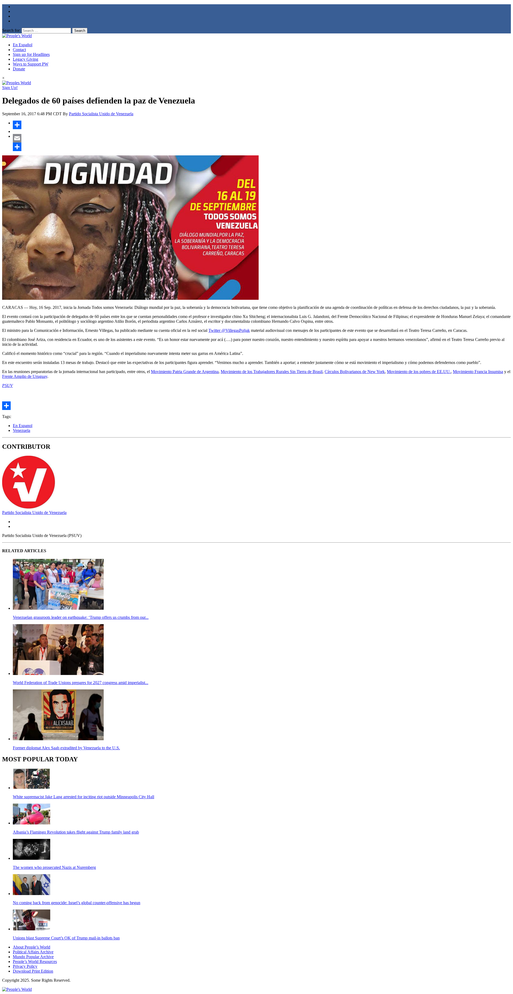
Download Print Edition (33, 971)
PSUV (7, 385)
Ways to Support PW (30, 64)
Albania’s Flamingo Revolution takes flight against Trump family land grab (76, 832)
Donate (19, 69)
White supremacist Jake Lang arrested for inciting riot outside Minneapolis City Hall (83, 797)
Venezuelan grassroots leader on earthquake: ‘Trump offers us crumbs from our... (81, 617)
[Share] (262, 125)
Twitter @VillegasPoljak (229, 330)
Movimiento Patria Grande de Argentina (185, 371)
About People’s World (31, 947)
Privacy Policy (25, 966)
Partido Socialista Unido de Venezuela (101, 114)
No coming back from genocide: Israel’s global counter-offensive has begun (76, 902)
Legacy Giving (25, 59)
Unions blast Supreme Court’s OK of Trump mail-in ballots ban (66, 938)
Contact (19, 49)
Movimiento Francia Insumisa (478, 371)
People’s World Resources (35, 961)
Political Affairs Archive (33, 952)
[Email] (262, 138)
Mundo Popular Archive (33, 956)
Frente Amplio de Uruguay (24, 376)
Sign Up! (10, 87)
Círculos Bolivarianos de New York (355, 371)
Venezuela (21, 430)
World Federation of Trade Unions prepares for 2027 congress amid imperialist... (80, 682)
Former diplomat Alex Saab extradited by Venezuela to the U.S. (66, 748)
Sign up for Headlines (31, 54)
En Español (22, 45)
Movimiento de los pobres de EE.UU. (419, 371)
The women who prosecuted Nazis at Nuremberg (54, 867)
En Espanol (22, 425)
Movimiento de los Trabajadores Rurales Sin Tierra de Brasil (271, 371)
